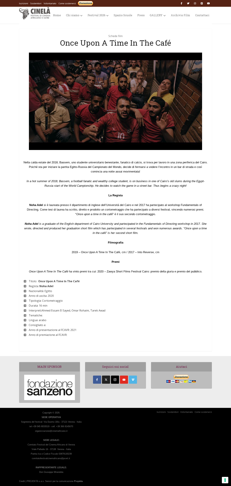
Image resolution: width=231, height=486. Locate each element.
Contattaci (202, 15)
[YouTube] (124, 380)
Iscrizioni (161, 411)
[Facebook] (97, 380)
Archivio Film (180, 15)
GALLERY (156, 15)
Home (57, 15)
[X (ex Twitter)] (106, 380)
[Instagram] (115, 380)
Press (141, 15)
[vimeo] (133, 380)
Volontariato (186, 411)
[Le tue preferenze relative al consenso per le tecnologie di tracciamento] (225, 480)
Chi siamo (72, 15)
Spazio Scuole (123, 15)
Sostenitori (173, 411)
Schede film (115, 36)
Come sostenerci (67, 3)
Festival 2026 (96, 15)
